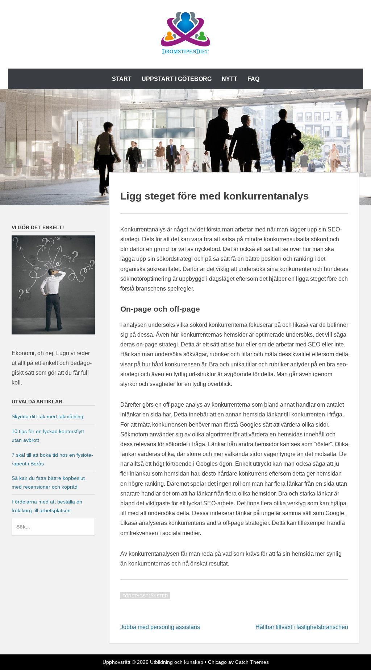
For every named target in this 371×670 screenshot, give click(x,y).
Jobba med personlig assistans (160, 627)
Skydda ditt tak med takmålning (47, 416)
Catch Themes (252, 662)
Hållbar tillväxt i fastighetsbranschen (301, 627)
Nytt (229, 79)
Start (122, 79)
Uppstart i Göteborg (177, 79)
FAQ (253, 79)
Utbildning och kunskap (176, 662)
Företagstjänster (145, 596)
